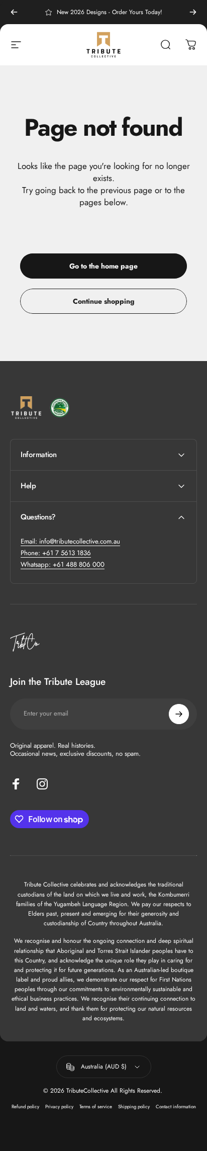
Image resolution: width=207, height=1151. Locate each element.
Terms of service (95, 1106)
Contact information (176, 1106)
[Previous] (14, 12)
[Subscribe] (179, 714)
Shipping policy (134, 1106)
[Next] (193, 12)
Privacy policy (59, 1106)
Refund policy (25, 1106)
